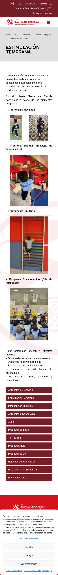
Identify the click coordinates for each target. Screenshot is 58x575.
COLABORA (30, 4)
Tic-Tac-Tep (14, 437)
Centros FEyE (46, 4)
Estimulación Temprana (21, 398)
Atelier (11, 421)
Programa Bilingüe (18, 429)
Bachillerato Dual (17, 477)
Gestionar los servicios (28, 538)
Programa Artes (16, 445)
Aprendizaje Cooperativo (22, 414)
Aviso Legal (47, 571)
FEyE (19, 4)
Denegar (29, 555)
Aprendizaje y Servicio (20, 390)
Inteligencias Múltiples (20, 406)
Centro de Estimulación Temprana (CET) (33, 8)
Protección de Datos (32, 571)
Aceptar (29, 547)
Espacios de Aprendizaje (22, 461)
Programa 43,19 (17, 453)
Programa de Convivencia (22, 469)
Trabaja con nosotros (42, 13)
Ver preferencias (29, 564)
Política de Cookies (14, 571)
